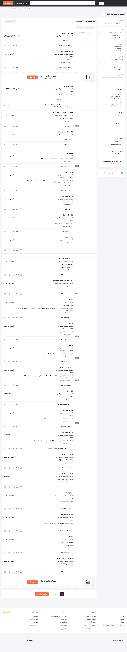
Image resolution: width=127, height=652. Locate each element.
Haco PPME (69, 237)
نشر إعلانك (32, 77)
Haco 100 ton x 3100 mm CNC (63, 280)
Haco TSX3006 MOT (66, 367)
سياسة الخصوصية (91, 619)
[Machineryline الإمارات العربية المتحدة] (115, 3)
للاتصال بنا (121, 622)
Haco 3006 (69, 391)
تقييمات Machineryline (90, 625)
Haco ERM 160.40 (67, 514)
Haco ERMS (69, 172)
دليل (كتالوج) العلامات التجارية (88, 628)
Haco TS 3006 (68, 86)
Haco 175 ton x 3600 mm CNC (63, 113)
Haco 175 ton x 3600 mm (65, 558)
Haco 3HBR (69, 153)
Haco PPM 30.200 (67, 51)
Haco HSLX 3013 (67, 33)
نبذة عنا (122, 616)
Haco (71, 300)
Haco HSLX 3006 (67, 473)
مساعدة (122, 619)
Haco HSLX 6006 (67, 454)
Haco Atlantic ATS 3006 (65, 132)
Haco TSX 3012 (68, 215)
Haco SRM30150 (67, 410)
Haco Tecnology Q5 (66, 493)
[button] (9, 45)
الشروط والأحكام (91, 616)
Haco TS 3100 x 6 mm (66, 259)
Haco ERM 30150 (67, 432)
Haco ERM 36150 (67, 196)
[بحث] (94, 3)
